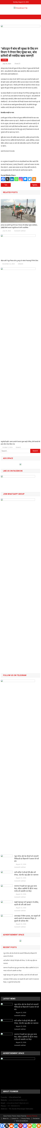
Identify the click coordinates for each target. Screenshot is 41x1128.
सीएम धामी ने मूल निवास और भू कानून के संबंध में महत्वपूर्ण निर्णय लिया (19, 260)
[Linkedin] (12, 179)
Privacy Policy (25, 1118)
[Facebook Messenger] (25, 179)
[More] (34, 179)
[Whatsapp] (16, 179)
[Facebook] (3, 179)
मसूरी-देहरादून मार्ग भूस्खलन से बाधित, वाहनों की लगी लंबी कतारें (26, 903)
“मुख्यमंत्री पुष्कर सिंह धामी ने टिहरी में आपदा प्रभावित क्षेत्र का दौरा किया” (36, 185)
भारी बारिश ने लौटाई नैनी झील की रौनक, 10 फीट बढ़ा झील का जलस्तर (26, 873)
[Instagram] (21, 179)
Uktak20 (17, 64)
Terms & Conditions (22, 1121)
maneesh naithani (20, 231)
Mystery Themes (32, 1116)
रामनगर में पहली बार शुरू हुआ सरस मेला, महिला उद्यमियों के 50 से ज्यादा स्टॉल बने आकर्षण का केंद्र (25, 888)
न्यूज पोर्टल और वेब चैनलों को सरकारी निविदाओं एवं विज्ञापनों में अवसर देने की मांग (26, 858)
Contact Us (14, 1118)
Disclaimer (36, 1118)
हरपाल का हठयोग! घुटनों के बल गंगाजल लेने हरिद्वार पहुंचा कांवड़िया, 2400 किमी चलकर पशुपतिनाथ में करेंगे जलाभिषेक (19, 226)
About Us (6, 1118)
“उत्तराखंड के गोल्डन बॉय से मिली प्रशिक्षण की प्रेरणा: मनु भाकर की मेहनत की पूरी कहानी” (7, 185)
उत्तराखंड (4, 60)
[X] (7, 179)
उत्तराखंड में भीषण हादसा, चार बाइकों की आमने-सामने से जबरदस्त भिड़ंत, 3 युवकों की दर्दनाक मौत (27, 918)
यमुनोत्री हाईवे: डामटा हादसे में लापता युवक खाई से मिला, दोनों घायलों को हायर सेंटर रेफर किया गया (20, 443)
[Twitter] (30, 179)
